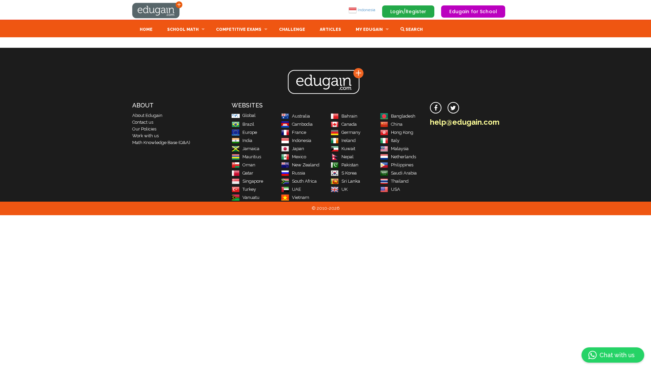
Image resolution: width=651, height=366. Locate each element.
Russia (298, 173)
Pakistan (349, 164)
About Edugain (147, 115)
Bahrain (349, 116)
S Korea (349, 173)
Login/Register (408, 11)
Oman (248, 164)
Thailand (400, 181)
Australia (301, 116)
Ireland (348, 140)
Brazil (248, 124)
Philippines (402, 164)
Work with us (145, 135)
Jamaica (250, 148)
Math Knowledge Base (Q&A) (161, 142)
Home (146, 29)
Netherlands (403, 156)
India (247, 140)
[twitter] (453, 108)
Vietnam (300, 197)
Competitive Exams (238, 29)
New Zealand (305, 164)
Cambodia (302, 124)
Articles (330, 29)
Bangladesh (403, 116)
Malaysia (400, 148)
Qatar (247, 173)
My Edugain (369, 29)
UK (344, 189)
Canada (349, 124)
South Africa (304, 181)
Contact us (142, 122)
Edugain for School (473, 11)
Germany (350, 132)
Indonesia (366, 9)
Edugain (157, 9)
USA (395, 189)
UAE (296, 189)
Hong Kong (402, 132)
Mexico (299, 156)
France (299, 132)
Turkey (249, 189)
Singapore (252, 181)
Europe (249, 132)
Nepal (347, 156)
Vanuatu (250, 197)
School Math (183, 29)
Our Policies (144, 128)
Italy (395, 140)
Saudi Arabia (404, 173)
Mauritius (251, 156)
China (396, 124)
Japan (298, 148)
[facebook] (435, 108)
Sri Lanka (350, 181)
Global (249, 115)
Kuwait (348, 148)
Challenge (292, 29)
